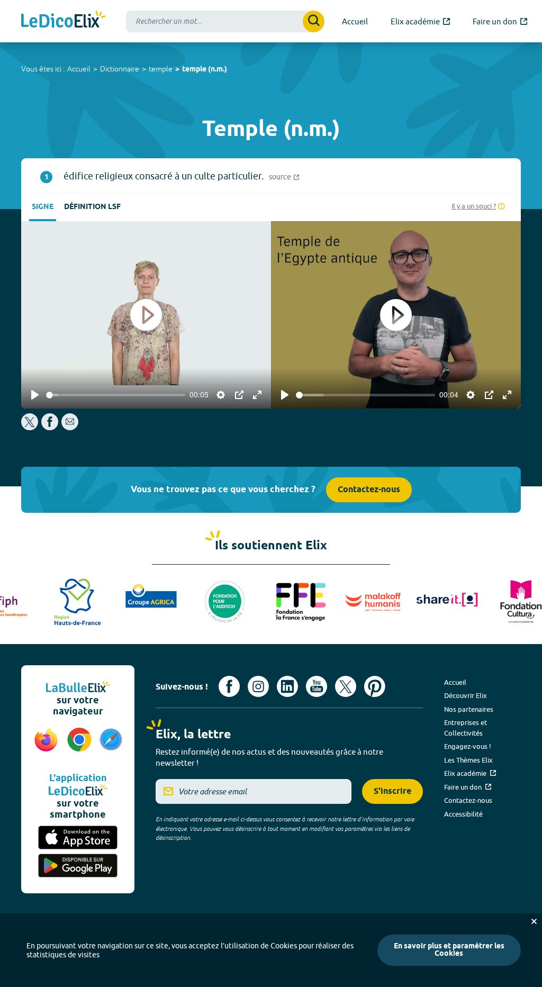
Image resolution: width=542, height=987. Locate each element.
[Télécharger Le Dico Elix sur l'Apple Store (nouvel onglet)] (78, 837)
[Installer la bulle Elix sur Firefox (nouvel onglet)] (46, 745)
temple (161, 69)
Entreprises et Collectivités (465, 727)
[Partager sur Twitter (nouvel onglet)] (30, 427)
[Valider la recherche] (313, 21)
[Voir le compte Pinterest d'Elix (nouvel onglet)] (374, 686)
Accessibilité (463, 814)
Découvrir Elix (465, 695)
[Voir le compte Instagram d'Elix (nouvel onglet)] (258, 686)
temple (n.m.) (204, 70)
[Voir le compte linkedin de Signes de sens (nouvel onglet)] (287, 686)
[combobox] (225, 21)
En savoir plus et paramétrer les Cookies (449, 950)
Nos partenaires (468, 709)
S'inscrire (392, 791)
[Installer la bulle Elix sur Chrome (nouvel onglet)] (79, 745)
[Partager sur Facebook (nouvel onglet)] (50, 427)
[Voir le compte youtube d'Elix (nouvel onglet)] (316, 686)
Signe (42, 207)
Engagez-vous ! (467, 746)
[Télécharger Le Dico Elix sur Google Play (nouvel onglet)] (78, 865)
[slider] (115, 395)
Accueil (79, 69)
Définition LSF (92, 207)
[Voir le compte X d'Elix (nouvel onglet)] (345, 686)
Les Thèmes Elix (468, 760)
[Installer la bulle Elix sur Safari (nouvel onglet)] (111, 745)
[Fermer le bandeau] (534, 921)
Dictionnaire (119, 69)
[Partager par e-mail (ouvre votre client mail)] (70, 427)
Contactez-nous (369, 489)
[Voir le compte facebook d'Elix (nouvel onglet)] (229, 686)
